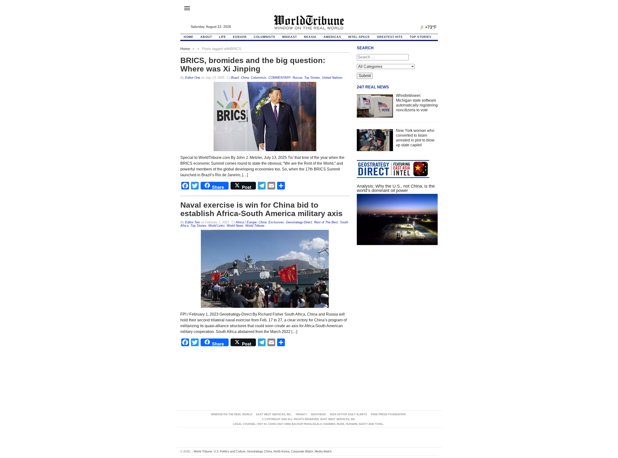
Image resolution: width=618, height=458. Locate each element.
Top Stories (420, 37)
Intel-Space (359, 37)
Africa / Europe (246, 222)
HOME (188, 37)
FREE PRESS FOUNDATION (388, 414)
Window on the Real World (231, 414)
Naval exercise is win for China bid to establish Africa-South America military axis (261, 209)
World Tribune (254, 225)
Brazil (235, 77)
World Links (216, 225)
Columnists (264, 37)
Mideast (289, 37)
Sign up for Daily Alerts (348, 414)
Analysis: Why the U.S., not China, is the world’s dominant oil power (396, 188)
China (245, 77)
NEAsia (310, 37)
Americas (332, 37)
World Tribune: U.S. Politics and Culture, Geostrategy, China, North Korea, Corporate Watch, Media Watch (261, 451)
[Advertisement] (397, 294)
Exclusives (276, 222)
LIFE (222, 37)
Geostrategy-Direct (299, 222)
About (206, 37)
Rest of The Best (326, 222)
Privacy (301, 414)
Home (185, 49)
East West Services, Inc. (274, 414)
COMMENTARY (279, 77)
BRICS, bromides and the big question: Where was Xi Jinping (252, 64)
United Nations (332, 77)
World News (235, 225)
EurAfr (240, 37)
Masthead (318, 414)
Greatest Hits (390, 37)
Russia (297, 77)
